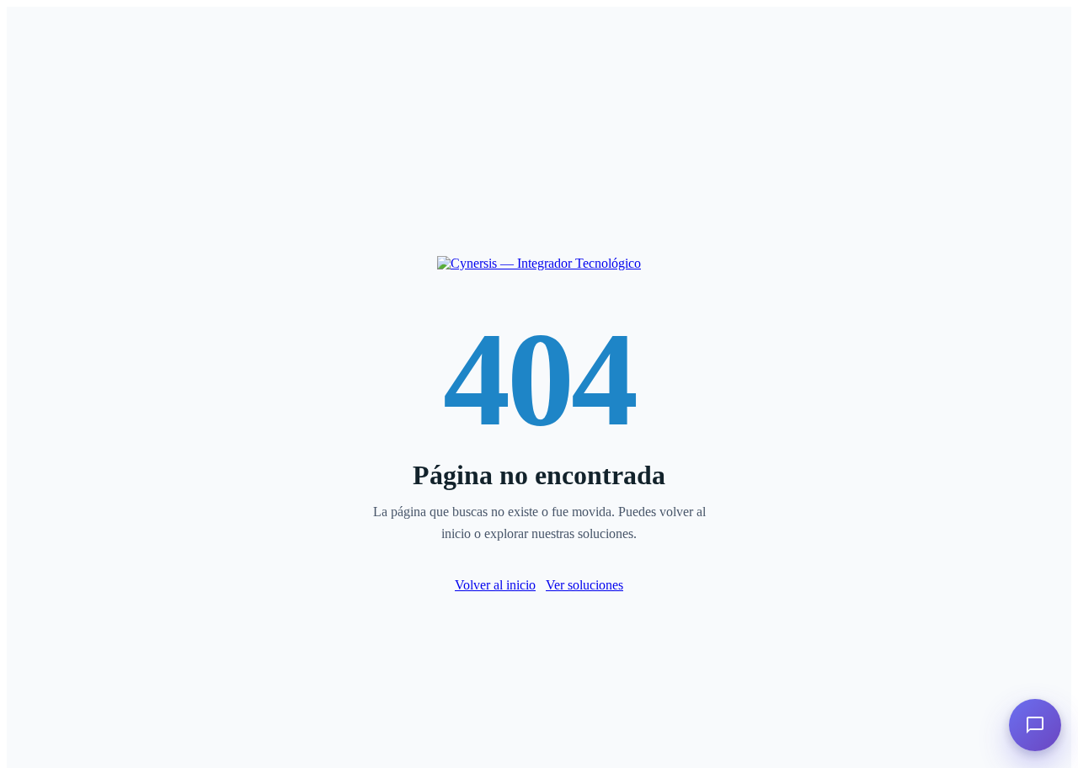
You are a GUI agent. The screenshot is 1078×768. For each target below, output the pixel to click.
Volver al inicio (495, 585)
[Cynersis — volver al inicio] (539, 263)
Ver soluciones (584, 585)
